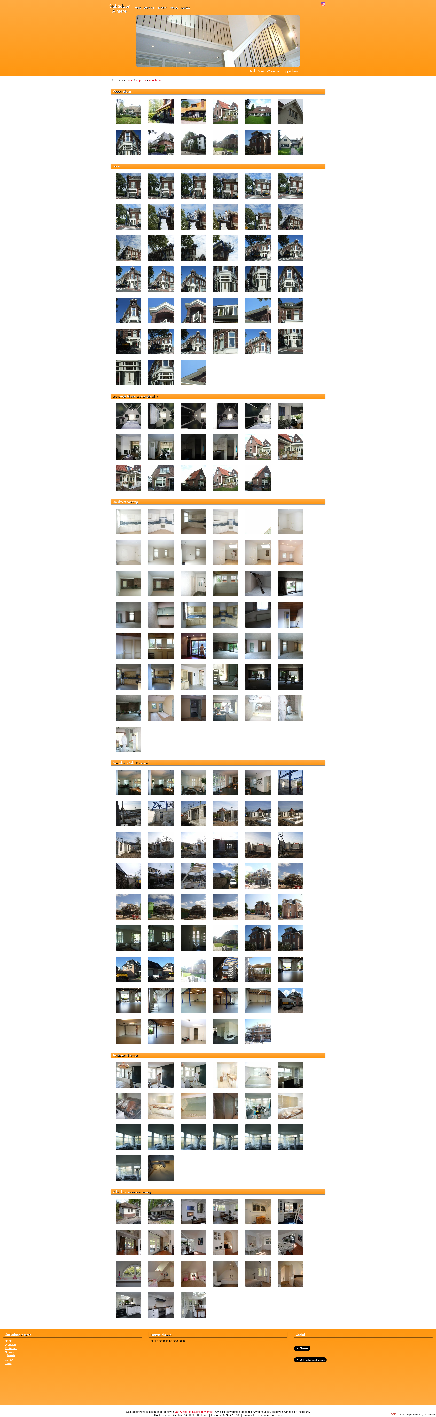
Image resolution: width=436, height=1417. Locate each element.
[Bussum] (161, 154)
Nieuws (174, 7)
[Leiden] (128, 154)
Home (137, 7)
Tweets (11, 1355)
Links (8, 1363)
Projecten (162, 7)
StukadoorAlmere (119, 8)
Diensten (149, 7)
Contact (185, 7)
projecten (141, 80)
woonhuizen (156, 80)
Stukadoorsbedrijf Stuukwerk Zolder (273, 71)
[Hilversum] (193, 154)
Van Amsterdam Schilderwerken (194, 1411)
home (130, 80)
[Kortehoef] (225, 154)
